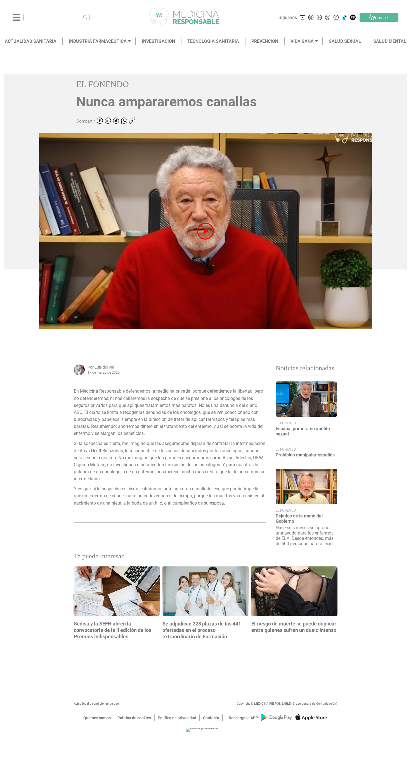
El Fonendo (102, 84)
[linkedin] (108, 121)
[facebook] (99, 121)
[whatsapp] (124, 121)
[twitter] (116, 121)
